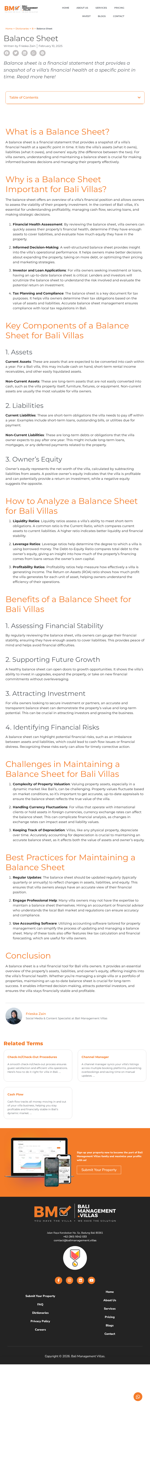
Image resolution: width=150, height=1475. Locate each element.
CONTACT (118, 16)
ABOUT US (82, 7)
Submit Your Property (40, 1296)
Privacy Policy (40, 1321)
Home (8, 28)
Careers (40, 1330)
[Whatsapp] (137, 1396)
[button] (7, 53)
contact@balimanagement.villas (75, 1240)
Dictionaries (22, 28)
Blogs (110, 1325)
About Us (109, 1300)
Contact (109, 1334)
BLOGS (102, 16)
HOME (65, 7)
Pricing (110, 1317)
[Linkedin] (80, 1280)
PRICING (119, 7)
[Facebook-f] (58, 1280)
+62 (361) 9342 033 (75, 1236)
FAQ (40, 1304)
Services (110, 1309)
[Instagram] (69, 1280)
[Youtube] (91, 1280)
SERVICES (101, 7)
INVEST (86, 16)
